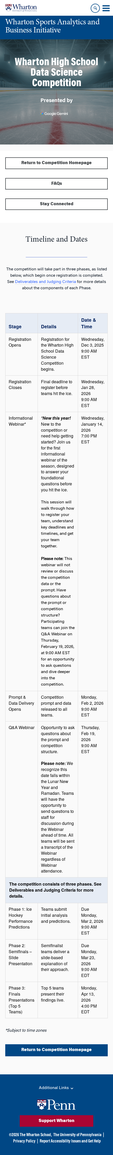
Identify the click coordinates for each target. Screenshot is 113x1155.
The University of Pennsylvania (77, 1135)
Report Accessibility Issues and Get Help (70, 1141)
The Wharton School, (36, 1135)
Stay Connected (56, 204)
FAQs (56, 184)
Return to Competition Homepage (56, 163)
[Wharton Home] (21, 8)
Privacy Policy (24, 1141)
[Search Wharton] (95, 8)
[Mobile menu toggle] (106, 8)
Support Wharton (56, 1121)
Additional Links (54, 1088)
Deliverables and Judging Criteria (45, 282)
